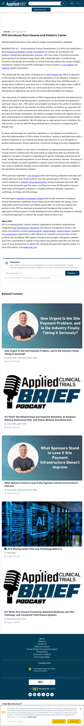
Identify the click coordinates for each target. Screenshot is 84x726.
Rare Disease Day (54, 74)
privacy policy (46, 278)
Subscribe (71, 273)
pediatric (6, 68)
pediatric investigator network (30, 198)
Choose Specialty (39, 9)
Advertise (42, 641)
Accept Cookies (58, 721)
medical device (63, 231)
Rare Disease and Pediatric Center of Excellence (23, 51)
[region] (42, 715)
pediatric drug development (33, 182)
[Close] (80, 708)
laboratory (34, 227)
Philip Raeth (11, 553)
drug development (20, 227)
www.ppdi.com (30, 247)
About (42, 639)
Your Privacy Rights (42, 657)
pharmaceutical (35, 231)
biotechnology (49, 231)
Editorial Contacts (42, 646)
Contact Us (42, 644)
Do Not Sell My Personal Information (42, 649)
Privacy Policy (42, 652)
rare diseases (34, 175)
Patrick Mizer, (12, 358)
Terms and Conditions (42, 654)
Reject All (74, 721)
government (11, 234)
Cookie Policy (32, 717)
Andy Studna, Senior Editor (27, 358)
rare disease (67, 64)
